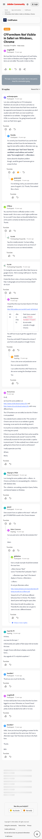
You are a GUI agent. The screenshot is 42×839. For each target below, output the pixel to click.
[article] (21, 113)
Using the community (10, 825)
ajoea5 (9, 507)
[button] (4, 5)
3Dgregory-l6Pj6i (12, 473)
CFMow (9, 206)
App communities (16, 10)
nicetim (16, 356)
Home (6, 10)
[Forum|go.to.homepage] (16, 4)
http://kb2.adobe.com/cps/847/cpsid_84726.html (22, 309)
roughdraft (10, 50)
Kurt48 (13, 236)
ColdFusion (28, 10)
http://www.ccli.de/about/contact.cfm (15, 403)
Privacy (29, 825)
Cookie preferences (9, 829)
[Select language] (27, 4)
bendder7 (10, 673)
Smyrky (13, 135)
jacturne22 (17, 178)
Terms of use (21, 825)
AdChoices (9, 836)
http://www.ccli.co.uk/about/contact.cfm (16, 406)
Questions (7, 12)
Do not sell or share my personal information (17, 832)
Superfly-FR (10, 631)
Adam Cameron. (16, 529)
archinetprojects (12, 96)
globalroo (17, 556)
